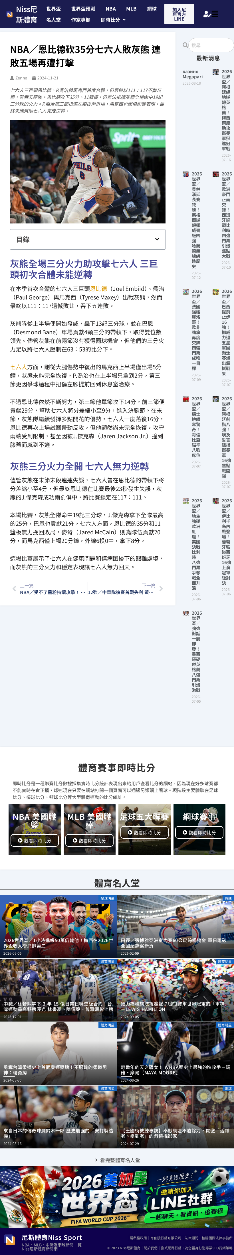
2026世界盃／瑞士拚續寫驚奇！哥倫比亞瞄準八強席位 (197, 426)
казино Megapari (193, 73)
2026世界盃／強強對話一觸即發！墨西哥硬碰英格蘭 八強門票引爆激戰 (198, 651)
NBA (111, 8)
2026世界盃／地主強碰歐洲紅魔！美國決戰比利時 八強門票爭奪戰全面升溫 (197, 544)
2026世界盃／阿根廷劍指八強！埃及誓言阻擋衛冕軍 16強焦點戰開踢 (227, 437)
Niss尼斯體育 (26, 14)
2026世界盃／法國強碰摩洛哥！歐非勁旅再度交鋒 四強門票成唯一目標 (198, 329)
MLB (131, 8)
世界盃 (53, 8)
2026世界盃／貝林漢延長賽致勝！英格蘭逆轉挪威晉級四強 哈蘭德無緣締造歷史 (197, 220)
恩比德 (98, 288)
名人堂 (53, 19)
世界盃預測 (83, 8)
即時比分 (110, 19)
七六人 (18, 367)
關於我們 (151, 1247)
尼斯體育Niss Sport (52, 1237)
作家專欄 (80, 19)
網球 (152, 8)
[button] (113, 19)
